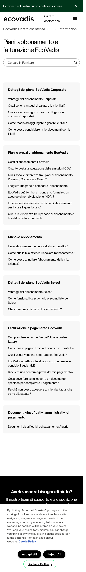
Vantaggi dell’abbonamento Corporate (32, 99)
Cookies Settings (40, 564)
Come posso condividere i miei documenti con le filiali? (39, 131)
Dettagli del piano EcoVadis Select (34, 282)
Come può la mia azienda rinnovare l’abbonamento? (41, 253)
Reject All (54, 554)
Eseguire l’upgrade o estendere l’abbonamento (38, 185)
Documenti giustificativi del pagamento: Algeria (38, 426)
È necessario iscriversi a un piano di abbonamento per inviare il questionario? (40, 205)
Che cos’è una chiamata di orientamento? (35, 309)
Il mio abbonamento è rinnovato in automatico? (38, 246)
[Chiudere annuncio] (76, 6)
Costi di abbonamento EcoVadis (28, 162)
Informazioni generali (69, 29)
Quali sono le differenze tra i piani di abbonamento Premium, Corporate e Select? (40, 177)
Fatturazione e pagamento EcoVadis (35, 328)
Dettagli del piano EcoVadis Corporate (37, 89)
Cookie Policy (27, 541)
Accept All (29, 554)
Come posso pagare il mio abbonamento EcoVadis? (41, 348)
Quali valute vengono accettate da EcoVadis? (37, 354)
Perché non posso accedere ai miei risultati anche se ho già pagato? (40, 391)
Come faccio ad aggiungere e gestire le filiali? (37, 123)
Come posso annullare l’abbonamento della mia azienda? (38, 261)
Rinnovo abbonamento (25, 237)
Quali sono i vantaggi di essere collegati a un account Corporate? (36, 114)
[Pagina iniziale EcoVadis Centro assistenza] (18, 18)
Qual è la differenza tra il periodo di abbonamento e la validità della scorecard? (41, 216)
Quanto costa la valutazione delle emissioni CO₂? (40, 168)
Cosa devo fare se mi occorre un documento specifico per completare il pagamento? (37, 381)
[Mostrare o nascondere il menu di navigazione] (75, 18)
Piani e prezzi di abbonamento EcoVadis (38, 152)
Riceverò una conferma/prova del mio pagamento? (40, 372)
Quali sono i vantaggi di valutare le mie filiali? (37, 105)
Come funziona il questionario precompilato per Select (38, 300)
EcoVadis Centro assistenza (24, 29)
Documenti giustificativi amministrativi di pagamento (38, 414)
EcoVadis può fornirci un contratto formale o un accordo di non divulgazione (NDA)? (38, 194)
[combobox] (40, 62)
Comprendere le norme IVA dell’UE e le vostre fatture (37, 339)
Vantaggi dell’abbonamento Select (30, 291)
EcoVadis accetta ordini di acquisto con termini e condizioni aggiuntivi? (39, 363)
